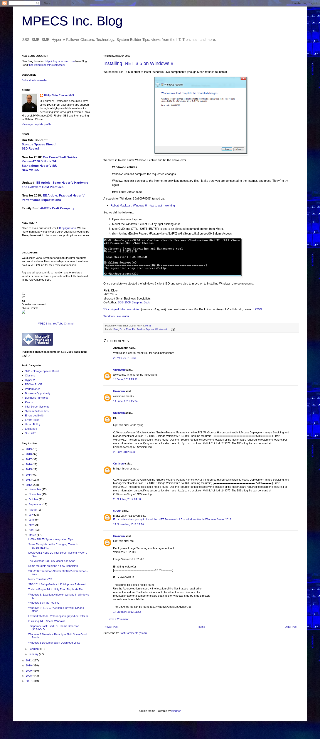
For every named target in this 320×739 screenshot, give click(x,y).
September (35, 504)
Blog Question (67, 228)
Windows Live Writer (116, 316)
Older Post (291, 626)
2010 (29, 665)
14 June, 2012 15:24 (125, 401)
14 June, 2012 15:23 (125, 379)
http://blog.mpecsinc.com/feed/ (47, 65)
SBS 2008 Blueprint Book (134, 302)
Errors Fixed (32, 419)
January (34, 654)
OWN (258, 309)
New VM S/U (30, 169)
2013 (29, 479)
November (35, 494)
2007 (29, 680)
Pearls (29, 402)
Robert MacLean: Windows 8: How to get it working (143, 205)
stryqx (117, 510)
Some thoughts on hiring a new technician (53, 566)
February (34, 649)
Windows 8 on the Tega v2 (43, 602)
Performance (32, 389)
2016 (29, 464)
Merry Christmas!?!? (40, 579)
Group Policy (32, 424)
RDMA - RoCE (33, 384)
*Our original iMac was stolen (121, 309)
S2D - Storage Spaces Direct (42, 371)
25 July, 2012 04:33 (124, 452)
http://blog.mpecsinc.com (60, 61)
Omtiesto (119, 463)
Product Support (145, 329)
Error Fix (130, 329)
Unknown (119, 369)
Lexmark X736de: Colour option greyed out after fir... (59, 616)
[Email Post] (172, 329)
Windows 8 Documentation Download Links (54, 642)
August (33, 509)
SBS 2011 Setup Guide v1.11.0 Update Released (57, 584)
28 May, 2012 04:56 (124, 358)
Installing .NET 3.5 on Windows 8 (138, 63)
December (35, 489)
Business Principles (36, 397)
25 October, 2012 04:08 (127, 499)
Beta (115, 329)
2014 (29, 474)
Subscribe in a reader (34, 80)
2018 (29, 454)
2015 (29, 469)
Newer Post (111, 626)
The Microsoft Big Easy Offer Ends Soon (51, 561)
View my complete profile (36, 124)
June (32, 519)
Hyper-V (30, 380)
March (33, 535)
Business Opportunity (37, 393)
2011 (29, 660)
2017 (29, 459)
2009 (29, 670)
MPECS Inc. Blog (72, 21)
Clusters (30, 375)
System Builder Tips (37, 411)
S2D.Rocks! (30, 148)
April (32, 529)
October (34, 499)
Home (201, 626)
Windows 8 (161, 329)
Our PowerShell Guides (60, 157)
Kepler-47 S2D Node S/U (39, 161)
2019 (29, 449)
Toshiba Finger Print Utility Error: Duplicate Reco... (57, 589)
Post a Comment (118, 619)
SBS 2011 (31, 433)
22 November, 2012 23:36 (128, 524)
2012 (29, 484)
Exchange (31, 428)
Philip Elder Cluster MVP (59, 95)
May (31, 524)
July (31, 514)
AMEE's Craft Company (57, 208)
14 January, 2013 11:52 (127, 611)
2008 (29, 675)
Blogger (175, 710)
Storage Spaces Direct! (39, 144)
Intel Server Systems (37, 406)
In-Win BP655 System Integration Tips (50, 539)
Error (122, 329)
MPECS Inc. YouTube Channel (56, 323)
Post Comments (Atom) (133, 633)
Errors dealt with (34, 415)
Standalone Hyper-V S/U (39, 165)
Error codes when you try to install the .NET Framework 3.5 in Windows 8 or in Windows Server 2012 (172, 519)
